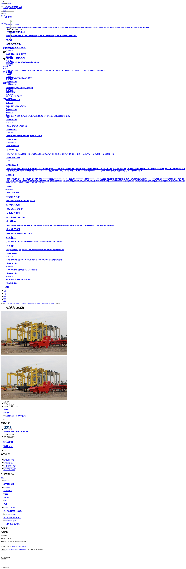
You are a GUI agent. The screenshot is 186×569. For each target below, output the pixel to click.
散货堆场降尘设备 (23, 270)
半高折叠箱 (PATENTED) (22, 171)
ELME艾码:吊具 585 (8, 460)
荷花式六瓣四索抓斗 (73, 225)
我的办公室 (9, 47)
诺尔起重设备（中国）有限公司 (15, 431)
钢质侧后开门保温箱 (147, 169)
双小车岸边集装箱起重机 (29, 36)
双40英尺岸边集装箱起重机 (45, 36)
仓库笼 (21, 126)
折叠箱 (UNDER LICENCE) (38, 171)
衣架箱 (104, 179)
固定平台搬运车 (101, 70)
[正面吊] (5, 494)
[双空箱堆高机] (7, 480)
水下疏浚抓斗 (19, 241)
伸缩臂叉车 (68, 70)
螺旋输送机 (41, 116)
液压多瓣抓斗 (19, 233)
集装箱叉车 (92, 70)
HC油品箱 (168, 169)
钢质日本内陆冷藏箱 (87, 169)
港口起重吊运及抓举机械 (20, 303)
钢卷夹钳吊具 (19, 209)
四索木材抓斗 (62, 225)
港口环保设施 (9, 266)
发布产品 (9, 54)
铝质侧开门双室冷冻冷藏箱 (14, 169)
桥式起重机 (72, 28)
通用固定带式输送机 (64, 116)
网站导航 (7, 98)
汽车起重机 (134, 28)
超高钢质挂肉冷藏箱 (43, 181)
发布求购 (9, 61)
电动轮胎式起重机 (27, 28)
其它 (142, 171)
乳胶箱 (12, 171)
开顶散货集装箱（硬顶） (122, 171)
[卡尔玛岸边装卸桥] (8, 462)
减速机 (62, 250)
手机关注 (7, 17)
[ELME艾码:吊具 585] (9, 459)
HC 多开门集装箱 (75, 171)
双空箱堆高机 (8, 484)
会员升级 (9, 79)
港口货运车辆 (9, 132)
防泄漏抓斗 (48, 241)
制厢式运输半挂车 (48, 154)
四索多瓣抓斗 (28, 225)
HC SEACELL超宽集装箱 (154, 179)
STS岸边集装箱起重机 (9, 467)
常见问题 (9, 88)
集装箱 (8, 161)
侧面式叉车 (52, 70)
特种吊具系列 (13, 205)
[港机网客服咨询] (8, 416)
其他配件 (11, 245)
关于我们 (5, 68)
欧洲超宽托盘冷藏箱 (81, 181)
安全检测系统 (26, 250)
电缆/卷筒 (45, 250)
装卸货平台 (29, 88)
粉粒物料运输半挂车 (78, 154)
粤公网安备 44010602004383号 (35, 549)
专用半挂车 (12, 150)
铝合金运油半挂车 (11, 154)
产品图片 (4, 536)
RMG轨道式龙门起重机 (12, 511)
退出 (20, 7)
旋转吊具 (19, 201)
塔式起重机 (146, 28)
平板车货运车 (20, 136)
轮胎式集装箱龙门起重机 (34, 303)
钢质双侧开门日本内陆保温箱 (72, 169)
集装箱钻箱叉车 (34, 62)
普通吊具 (32, 201)
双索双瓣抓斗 (36, 225)
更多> (2, 478)
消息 (4, 10)
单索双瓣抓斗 (109, 225)
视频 (7, 117)
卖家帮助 (9, 92)
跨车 (63, 70)
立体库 (12, 126)
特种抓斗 (11, 237)
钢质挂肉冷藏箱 (136, 169)
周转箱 (25, 126)
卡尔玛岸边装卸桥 (8, 464)
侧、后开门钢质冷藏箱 (119, 169)
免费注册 (5, 13)
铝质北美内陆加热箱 (56, 181)
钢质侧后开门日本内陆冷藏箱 (103, 169)
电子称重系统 (34, 250)
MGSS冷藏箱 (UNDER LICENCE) (91, 171)
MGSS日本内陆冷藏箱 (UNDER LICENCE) (49, 169)
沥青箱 (173, 169)
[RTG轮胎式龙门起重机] (9, 514)
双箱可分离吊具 (11, 201)
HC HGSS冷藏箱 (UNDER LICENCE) (54, 179)
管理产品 (9, 57)
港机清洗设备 (33, 270)
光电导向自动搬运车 (25, 78)
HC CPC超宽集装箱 (169, 179)
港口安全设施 (9, 256)
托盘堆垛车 (33, 70)
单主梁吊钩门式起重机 (113, 28)
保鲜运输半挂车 (99, 154)
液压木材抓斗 (28, 233)
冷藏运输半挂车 (109, 154)
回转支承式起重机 (63, 28)
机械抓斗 (11, 221)
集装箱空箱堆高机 (23, 62)
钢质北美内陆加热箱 (69, 181)
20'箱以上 (11, 175)
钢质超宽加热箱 (152, 181)
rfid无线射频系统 (31, 260)
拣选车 (46, 70)
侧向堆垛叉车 (76, 70)
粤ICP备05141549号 (21, 546)
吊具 (5, 504)
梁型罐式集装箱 (135, 171)
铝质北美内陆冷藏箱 (163, 181)
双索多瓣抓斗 (19, 225)
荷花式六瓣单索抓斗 (98, 225)
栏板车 (17, 146)
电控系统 (51, 250)
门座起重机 (102, 28)
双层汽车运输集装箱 (141, 181)
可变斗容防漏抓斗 (58, 241)
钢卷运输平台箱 (36, 183)
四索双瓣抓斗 (45, 225)
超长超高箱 (91, 181)
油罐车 (27, 136)
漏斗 (7, 250)
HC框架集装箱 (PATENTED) (75, 179)
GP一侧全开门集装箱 (62, 171)
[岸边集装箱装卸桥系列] (9, 468)
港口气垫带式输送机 (51, 116)
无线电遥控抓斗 (28, 241)
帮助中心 (7, 83)
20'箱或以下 (12, 165)
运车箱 (129, 169)
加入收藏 (6, 413)
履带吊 (140, 28)
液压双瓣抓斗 (10, 233)
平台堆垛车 (40, 70)
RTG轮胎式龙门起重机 (12, 518)
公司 (7, 108)
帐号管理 (9, 7)
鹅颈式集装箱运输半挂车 (138, 179)
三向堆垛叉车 (85, 70)
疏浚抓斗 (42, 241)
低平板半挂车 (10, 146)
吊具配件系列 (13, 213)
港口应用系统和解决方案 (19, 279)
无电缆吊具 (25, 201)
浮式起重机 (95, 28)
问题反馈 (9, 95)
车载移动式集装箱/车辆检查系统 (16, 260)
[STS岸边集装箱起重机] (9, 465)
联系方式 (8, 446)
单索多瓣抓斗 (10, 225)
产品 (7, 105)
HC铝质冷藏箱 (37, 179)
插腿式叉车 (25, 70)
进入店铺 (8, 441)
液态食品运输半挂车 (24, 154)
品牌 (7, 110)
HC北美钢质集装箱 (128, 181)
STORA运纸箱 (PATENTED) (22, 183)
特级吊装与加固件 (11, 217)
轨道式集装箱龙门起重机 (49, 28)
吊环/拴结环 (21, 217)
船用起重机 (88, 28)
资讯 (7, 103)
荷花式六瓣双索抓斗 (86, 225)
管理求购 (9, 64)
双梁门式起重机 (125, 28)
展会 (7, 115)
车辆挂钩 (12, 250)
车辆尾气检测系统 (11, 270)
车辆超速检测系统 (42, 260)
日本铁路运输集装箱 (29, 169)
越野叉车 (58, 70)
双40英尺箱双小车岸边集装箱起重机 (65, 36)
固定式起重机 (80, 28)
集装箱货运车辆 (11, 136)
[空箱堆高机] (6, 487)
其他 (16, 250)
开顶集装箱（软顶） (124, 179)
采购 (7, 112)
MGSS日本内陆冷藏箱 (26, 179)
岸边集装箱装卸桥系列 (9, 470)
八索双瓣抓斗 (10, 241)
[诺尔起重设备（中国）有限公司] (7, 429)
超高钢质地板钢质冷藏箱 (29, 181)
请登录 (4, 11)
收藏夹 (15, 7)
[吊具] (5, 500)
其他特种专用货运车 (36, 136)
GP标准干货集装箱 (15, 181)
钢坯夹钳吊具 (10, 209)
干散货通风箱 (52, 171)
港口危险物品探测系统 (55, 260)
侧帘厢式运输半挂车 (37, 154)
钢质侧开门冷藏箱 (112, 179)
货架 (7, 126)
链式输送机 (24, 116)
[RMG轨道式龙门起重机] (10, 507)
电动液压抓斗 (13, 229)
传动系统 (57, 250)
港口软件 (9, 279)
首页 (4, 290)
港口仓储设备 (9, 123)
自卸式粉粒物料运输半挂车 (63, 154)
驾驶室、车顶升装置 (12, 193)
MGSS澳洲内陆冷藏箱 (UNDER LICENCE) (108, 181)
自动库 (16, 126)
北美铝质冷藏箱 (175, 181)
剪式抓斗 (36, 241)
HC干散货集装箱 (159, 169)
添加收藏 (5, 67)
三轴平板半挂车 (89, 154)
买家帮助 (9, 90)
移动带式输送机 (32, 116)
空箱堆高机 (7, 491)
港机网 (9, 3)
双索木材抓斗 (54, 225)
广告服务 (7, 72)
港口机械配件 (9, 189)
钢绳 (20, 250)
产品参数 (4, 532)
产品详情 (4, 528)
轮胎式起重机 (37, 28)
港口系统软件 (9, 276)
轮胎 (40, 250)
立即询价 (6, 409)
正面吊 (6, 497)
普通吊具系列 (13, 196)
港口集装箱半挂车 (11, 142)
